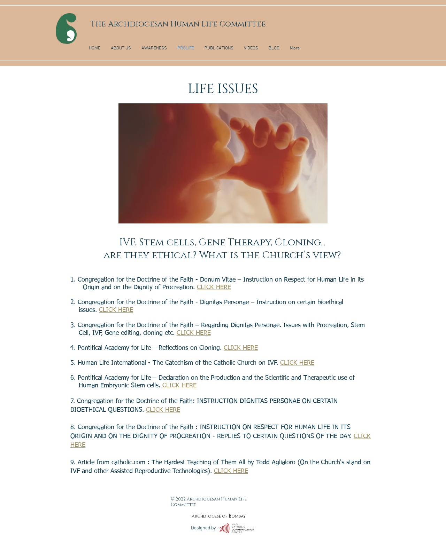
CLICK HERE (214, 287)
